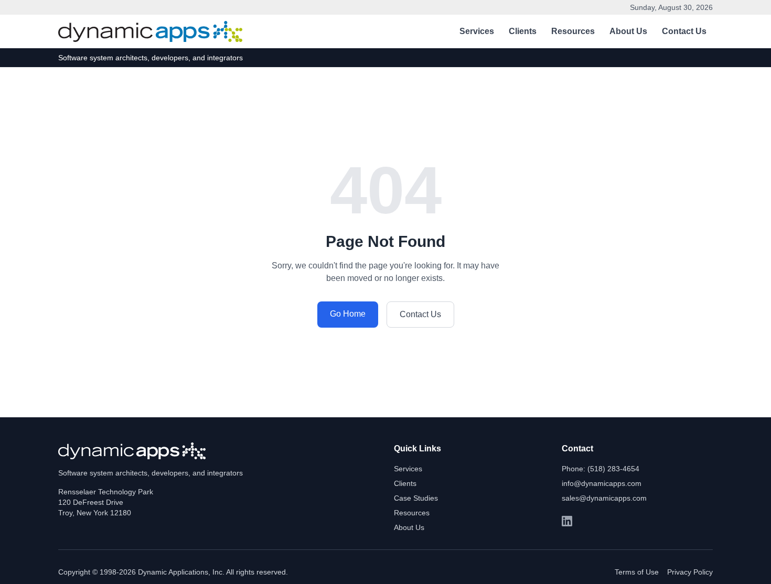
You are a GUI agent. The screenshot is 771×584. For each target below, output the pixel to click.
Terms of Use (637, 572)
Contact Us (684, 31)
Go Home (348, 313)
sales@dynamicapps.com (604, 498)
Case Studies (416, 498)
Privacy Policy (690, 572)
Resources (573, 31)
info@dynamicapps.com (601, 483)
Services (476, 31)
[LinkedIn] (567, 521)
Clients (523, 31)
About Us (628, 31)
